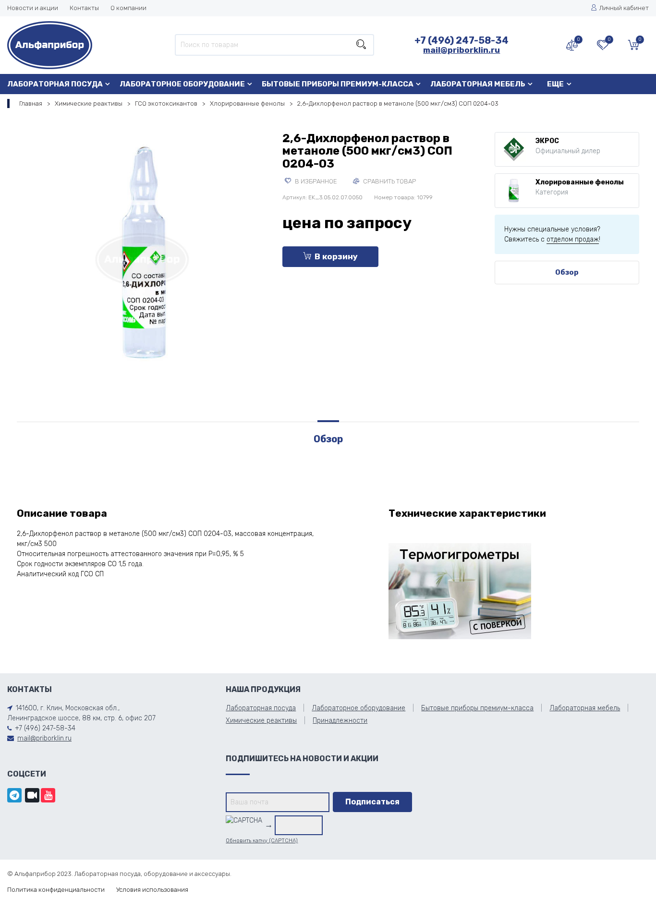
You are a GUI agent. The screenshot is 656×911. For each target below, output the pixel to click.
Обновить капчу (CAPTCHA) (262, 841)
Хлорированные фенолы (247, 103)
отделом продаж (573, 239)
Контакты (84, 8)
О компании (128, 8)
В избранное (315, 181)
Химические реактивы (88, 103)
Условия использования (152, 889)
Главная (30, 103)
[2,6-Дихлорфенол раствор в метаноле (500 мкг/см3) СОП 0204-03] (142, 257)
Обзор (567, 272)
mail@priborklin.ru (461, 50)
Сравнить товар (389, 181)
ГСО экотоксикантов (166, 103)
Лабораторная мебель (477, 84)
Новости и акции (32, 8)
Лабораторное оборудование (182, 84)
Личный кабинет (624, 8)
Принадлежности (340, 721)
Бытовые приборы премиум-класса (337, 84)
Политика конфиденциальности (56, 889)
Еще (555, 84)
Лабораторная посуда (55, 84)
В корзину (336, 256)
